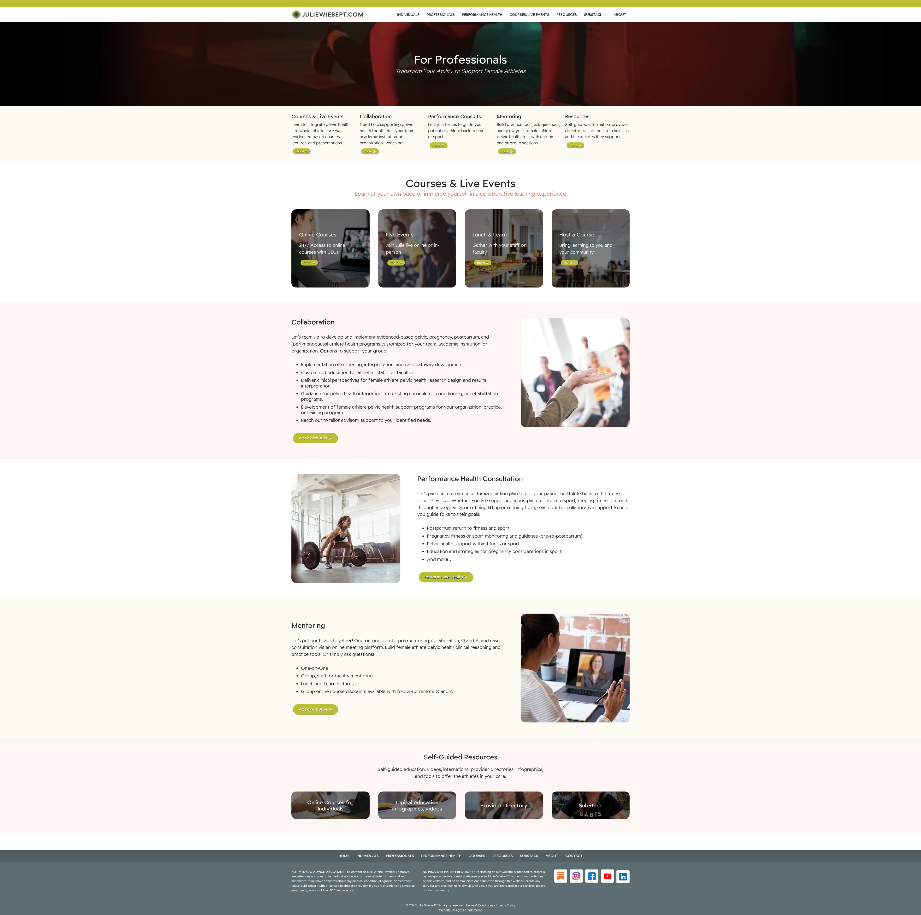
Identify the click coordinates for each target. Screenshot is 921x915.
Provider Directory (503, 805)
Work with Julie (313, 437)
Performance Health (482, 14)
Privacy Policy (505, 905)
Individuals (408, 14)
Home (344, 856)
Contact (574, 856)
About (620, 14)
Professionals (441, 14)
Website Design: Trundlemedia (460, 910)
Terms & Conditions (479, 905)
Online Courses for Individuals (330, 805)
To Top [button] (908, 909)
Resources (566, 14)
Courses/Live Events (529, 14)
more (300, 151)
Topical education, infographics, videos (417, 805)
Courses (477, 856)
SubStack (590, 805)
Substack (593, 14)
